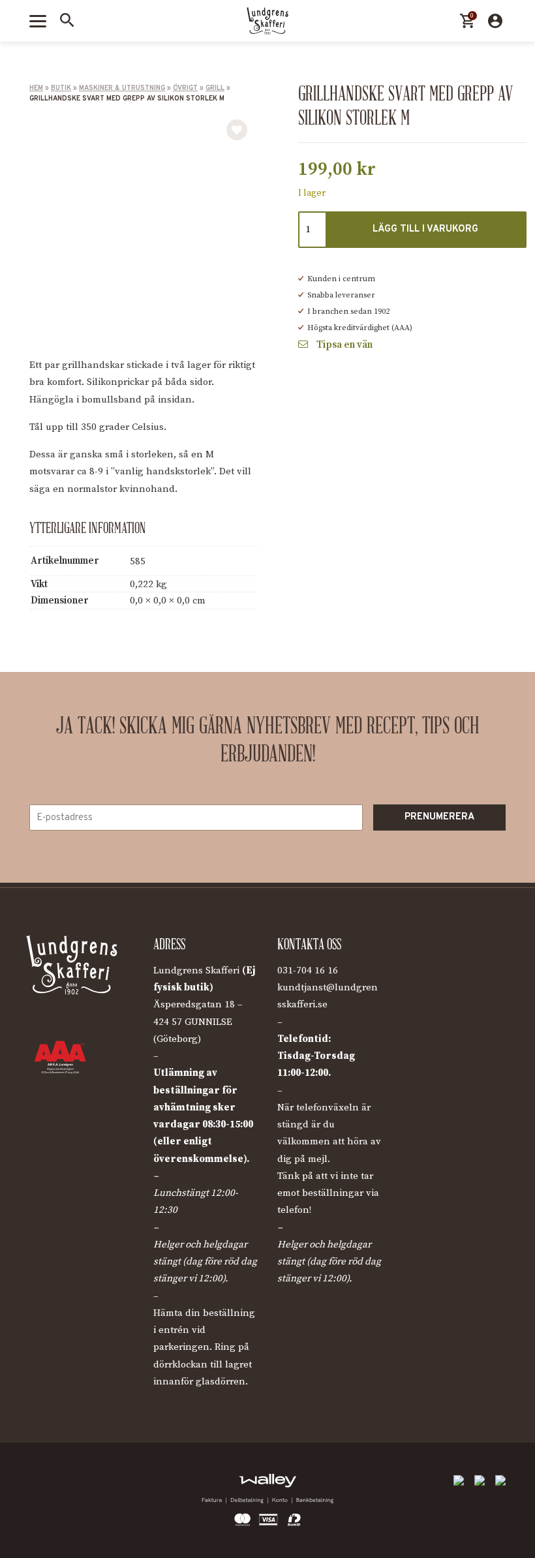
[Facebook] (38, 1484)
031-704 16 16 (307, 970)
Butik (61, 88)
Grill (215, 88)
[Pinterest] (97, 1484)
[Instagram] (68, 1484)
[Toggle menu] (37, 21)
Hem (36, 88)
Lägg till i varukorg (425, 229)
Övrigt (185, 88)
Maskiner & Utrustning (122, 88)
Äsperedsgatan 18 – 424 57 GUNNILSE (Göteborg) (198, 1021)
